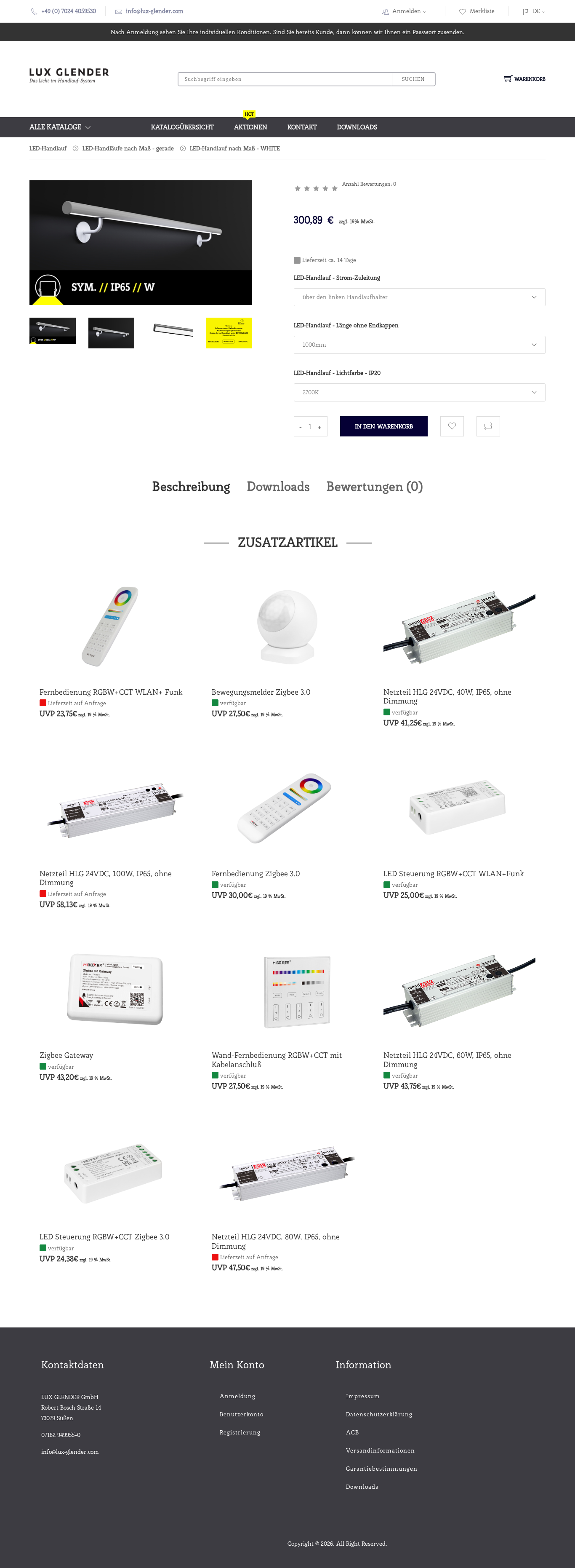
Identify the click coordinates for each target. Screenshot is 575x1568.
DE (536, 11)
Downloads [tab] (278, 486)
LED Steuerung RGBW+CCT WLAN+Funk (453, 873)
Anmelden (406, 11)
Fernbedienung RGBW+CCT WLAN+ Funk (111, 692)
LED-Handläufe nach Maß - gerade (128, 148)
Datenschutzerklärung (369, 1414)
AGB (352, 1432)
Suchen (413, 79)
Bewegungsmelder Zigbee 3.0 (261, 692)
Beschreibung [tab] (191, 486)
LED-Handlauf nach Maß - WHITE (235, 148)
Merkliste (482, 11)
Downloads (357, 127)
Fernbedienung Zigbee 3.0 (256, 873)
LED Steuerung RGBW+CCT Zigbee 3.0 (105, 1236)
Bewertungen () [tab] (375, 486)
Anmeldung (238, 1396)
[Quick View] (147, 661)
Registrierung (240, 1432)
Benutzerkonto (242, 1414)
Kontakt (302, 127)
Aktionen (250, 124)
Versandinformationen (369, 1450)
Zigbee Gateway (66, 1055)
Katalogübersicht (182, 127)
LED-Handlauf (48, 148)
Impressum (363, 1396)
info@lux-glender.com (155, 11)
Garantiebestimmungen (369, 1468)
